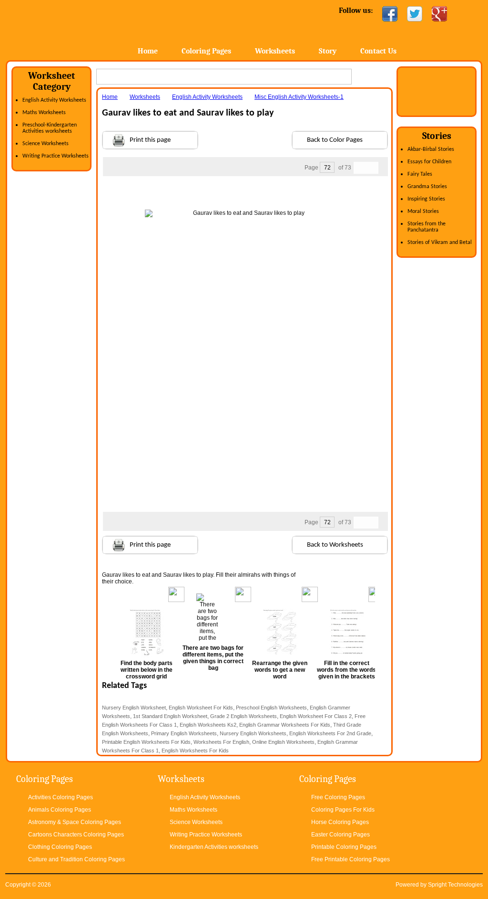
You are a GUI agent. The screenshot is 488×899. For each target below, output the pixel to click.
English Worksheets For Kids (195, 750)
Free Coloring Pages (338, 797)
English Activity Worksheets (54, 100)
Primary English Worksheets (184, 733)
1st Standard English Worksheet (170, 716)
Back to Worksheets (335, 545)
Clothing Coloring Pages (60, 847)
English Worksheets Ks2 (208, 725)
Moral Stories (423, 211)
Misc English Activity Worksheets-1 (299, 97)
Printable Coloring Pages (343, 847)
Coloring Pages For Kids (343, 809)
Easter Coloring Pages (340, 834)
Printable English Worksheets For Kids (146, 742)
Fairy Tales (419, 174)
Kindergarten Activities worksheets (214, 847)
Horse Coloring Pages (340, 822)
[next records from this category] (372, 168)
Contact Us (378, 51)
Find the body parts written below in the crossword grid (147, 670)
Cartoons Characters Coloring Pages (76, 834)
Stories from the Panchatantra (426, 227)
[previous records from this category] (360, 168)
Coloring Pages (206, 51)
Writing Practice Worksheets (55, 156)
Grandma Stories (427, 187)
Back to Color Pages (335, 140)
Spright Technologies (455, 884)
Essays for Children (429, 162)
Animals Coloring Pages (59, 809)
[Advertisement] (244, 195)
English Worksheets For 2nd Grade (330, 733)
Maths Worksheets (44, 113)
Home (81, 28)
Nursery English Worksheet (134, 707)
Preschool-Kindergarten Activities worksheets (49, 128)
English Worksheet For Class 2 (316, 716)
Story (327, 51)
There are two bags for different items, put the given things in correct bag (213, 658)
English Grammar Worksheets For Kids (284, 725)
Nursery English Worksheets (253, 733)
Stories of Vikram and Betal (439, 242)
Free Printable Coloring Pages (350, 859)
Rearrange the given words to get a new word (279, 670)
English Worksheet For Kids (201, 707)
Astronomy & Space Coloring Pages (74, 822)
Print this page (150, 140)
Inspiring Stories (426, 199)
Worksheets (275, 51)
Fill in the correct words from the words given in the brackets (346, 670)
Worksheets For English (221, 742)
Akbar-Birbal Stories (430, 149)
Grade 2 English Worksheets (243, 716)
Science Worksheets (45, 144)
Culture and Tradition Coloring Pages (76, 859)
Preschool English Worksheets (271, 707)
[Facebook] (389, 13)
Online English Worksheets (283, 742)
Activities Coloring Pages (60, 797)
